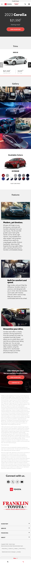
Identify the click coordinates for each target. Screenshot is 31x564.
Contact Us (15, 382)
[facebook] (8, 482)
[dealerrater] (17, 482)
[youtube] (22, 482)
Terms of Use (21, 548)
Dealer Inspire (20, 546)
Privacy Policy (4, 548)
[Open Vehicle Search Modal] (7, 561)
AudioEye (19, 551)
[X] (13, 482)
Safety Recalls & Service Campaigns (9, 551)
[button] (29, 65)
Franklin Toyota (12, 544)
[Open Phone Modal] (25, 4)
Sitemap (16, 548)
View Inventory (15, 29)
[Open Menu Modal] (2, 4)
